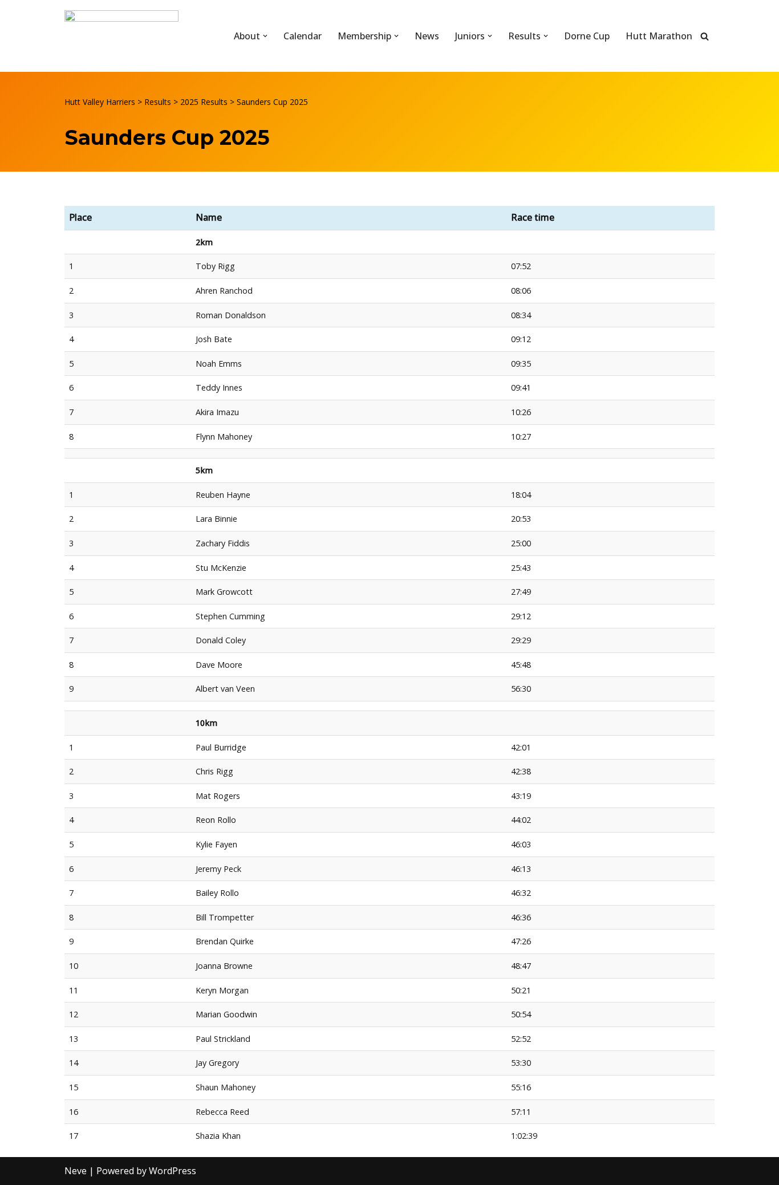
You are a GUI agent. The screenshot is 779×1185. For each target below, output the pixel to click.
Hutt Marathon (659, 36)
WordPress (172, 1170)
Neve (75, 1170)
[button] (265, 36)
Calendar (302, 36)
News (427, 36)
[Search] (704, 36)
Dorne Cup (587, 36)
